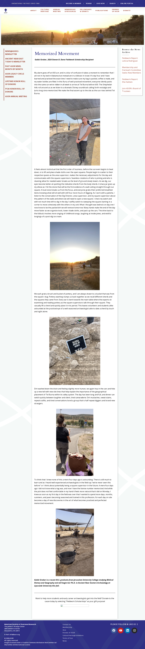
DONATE (126, 10)
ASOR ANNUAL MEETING (16, 96)
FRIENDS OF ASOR (115, 10)
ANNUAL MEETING (57, 10)
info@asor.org (15, 634)
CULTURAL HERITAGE (45, 10)
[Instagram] (134, 630)
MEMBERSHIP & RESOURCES (70, 10)
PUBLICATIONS (101, 10)
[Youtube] (120, 630)
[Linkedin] (127, 630)
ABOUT (33, 10)
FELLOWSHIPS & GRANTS (86, 10)
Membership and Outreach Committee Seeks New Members (131, 70)
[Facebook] (114, 630)
